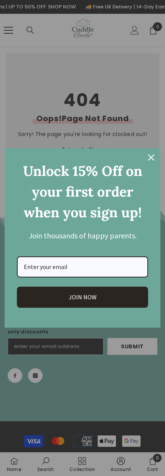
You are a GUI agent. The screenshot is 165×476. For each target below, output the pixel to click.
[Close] (151, 157)
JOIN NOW (83, 297)
